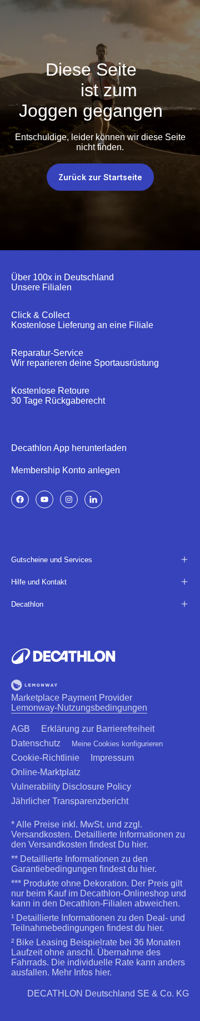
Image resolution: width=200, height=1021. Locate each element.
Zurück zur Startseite (100, 177)
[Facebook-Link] (20, 499)
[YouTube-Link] (44, 499)
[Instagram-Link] (69, 499)
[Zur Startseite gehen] (63, 656)
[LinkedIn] (93, 499)
